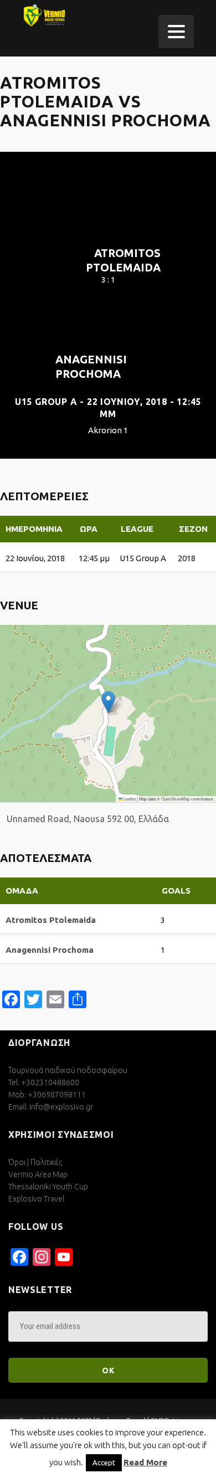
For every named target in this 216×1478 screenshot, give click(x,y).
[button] (108, 702)
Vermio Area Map (38, 1174)
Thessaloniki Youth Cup (48, 1186)
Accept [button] (103, 1462)
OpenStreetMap (175, 799)
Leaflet (129, 799)
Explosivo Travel (36, 1198)
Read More (145, 1462)
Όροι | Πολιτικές (35, 1162)
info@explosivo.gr (61, 1106)
